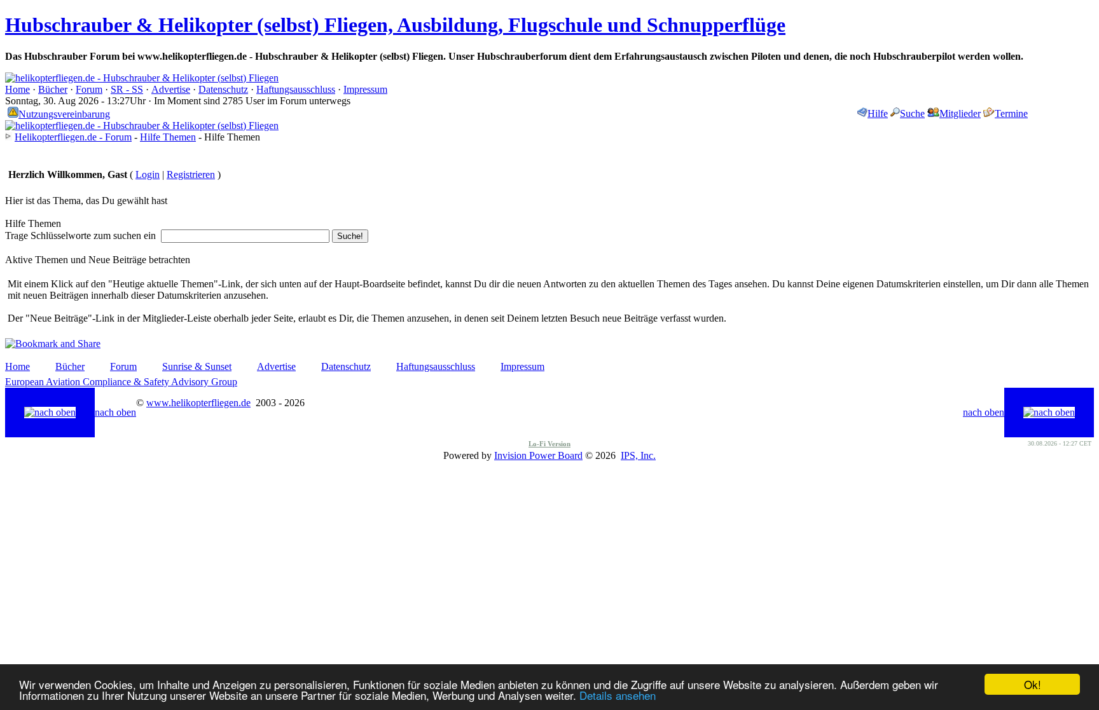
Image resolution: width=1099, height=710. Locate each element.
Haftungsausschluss (295, 89)
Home (17, 89)
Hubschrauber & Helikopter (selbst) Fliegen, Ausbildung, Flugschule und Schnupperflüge (395, 24)
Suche (912, 113)
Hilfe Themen (168, 137)
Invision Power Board (538, 455)
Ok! (1032, 684)
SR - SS (127, 89)
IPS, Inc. (638, 455)
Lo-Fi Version (549, 443)
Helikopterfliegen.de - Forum (73, 137)
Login (147, 174)
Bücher (52, 89)
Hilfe (877, 113)
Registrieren (191, 174)
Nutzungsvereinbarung (64, 114)
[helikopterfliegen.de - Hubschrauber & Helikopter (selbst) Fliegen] (142, 77)
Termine (1011, 113)
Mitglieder (960, 113)
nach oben (115, 412)
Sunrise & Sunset (197, 366)
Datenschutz (223, 89)
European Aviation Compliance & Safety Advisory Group (121, 381)
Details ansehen (617, 695)
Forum (89, 89)
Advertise (170, 89)
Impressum (365, 89)
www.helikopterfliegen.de (198, 402)
